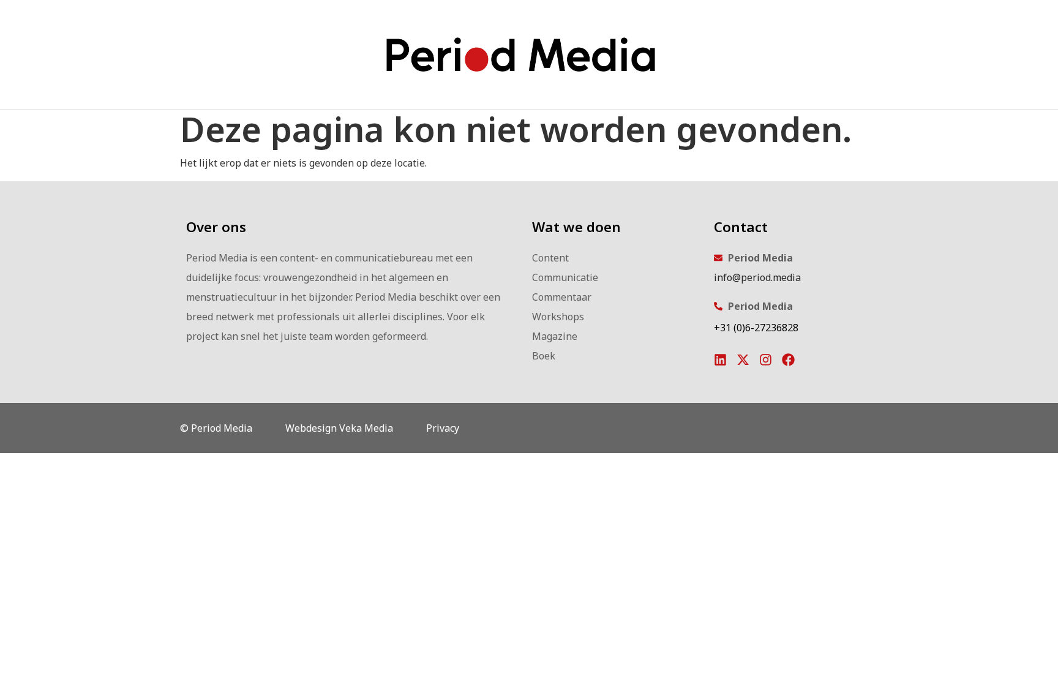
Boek (543, 356)
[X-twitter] (743, 359)
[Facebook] (788, 359)
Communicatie (565, 277)
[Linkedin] (720, 359)
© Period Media (216, 428)
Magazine (554, 336)
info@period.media (757, 277)
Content (550, 258)
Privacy (442, 428)
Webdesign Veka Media (339, 428)
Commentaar (561, 297)
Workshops (558, 316)
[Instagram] (765, 359)
